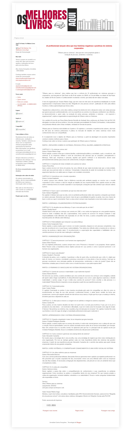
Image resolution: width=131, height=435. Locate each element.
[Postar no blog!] (49, 405)
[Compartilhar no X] (51, 405)
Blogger (79, 422)
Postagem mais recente (50, 410)
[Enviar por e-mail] (48, 405)
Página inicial (19, 38)
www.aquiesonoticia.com (23, 80)
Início (19, 97)
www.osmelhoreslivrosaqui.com (25, 78)
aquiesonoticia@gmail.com (24, 86)
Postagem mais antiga (108, 410)
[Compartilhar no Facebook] (53, 405)
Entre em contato (22, 102)
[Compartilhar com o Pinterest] (55, 405)
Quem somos (21, 99)
